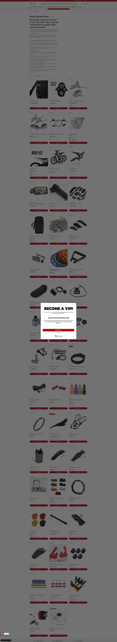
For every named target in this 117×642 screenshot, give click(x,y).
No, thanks (58, 332)
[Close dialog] (75, 304)
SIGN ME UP (58, 330)
